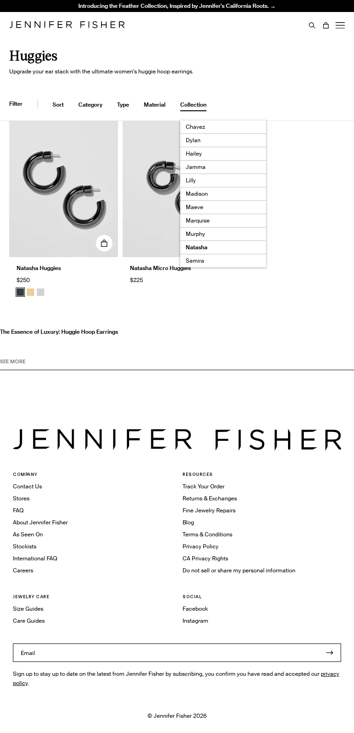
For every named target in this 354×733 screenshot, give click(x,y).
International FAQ (35, 558)
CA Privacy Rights (205, 558)
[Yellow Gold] (30, 292)
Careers (23, 570)
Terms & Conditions (207, 534)
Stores (21, 498)
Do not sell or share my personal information (239, 570)
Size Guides (28, 609)
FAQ (18, 510)
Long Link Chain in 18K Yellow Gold (126, 25)
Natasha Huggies (39, 268)
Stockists (24, 546)
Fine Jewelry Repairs (209, 510)
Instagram (195, 621)
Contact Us (27, 486)
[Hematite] (20, 292)
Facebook (195, 609)
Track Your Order (203, 486)
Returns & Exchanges (210, 498)
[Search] (312, 25)
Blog (188, 522)
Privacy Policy (200, 546)
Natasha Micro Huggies (160, 268)
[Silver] (40, 292)
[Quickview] (104, 243)
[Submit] (330, 652)
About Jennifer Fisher (40, 522)
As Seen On (28, 534)
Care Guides (29, 621)
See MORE (12, 361)
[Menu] (340, 25)
